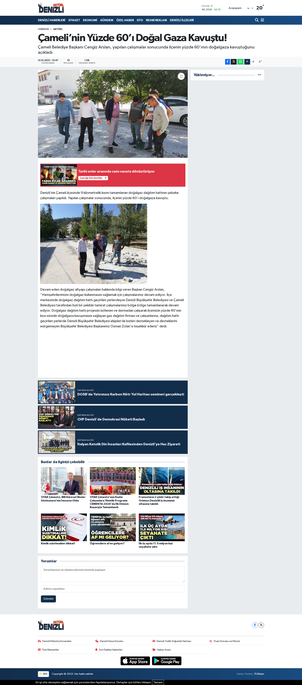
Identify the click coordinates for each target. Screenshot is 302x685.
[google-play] (166, 660)
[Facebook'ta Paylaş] (227, 62)
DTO (140, 20)
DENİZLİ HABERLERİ (51, 20)
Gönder (48, 598)
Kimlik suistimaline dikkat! (58, 543)
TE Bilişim (259, 674)
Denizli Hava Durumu (111, 641)
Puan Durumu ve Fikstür (227, 641)
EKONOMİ (90, 20)
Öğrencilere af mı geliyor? (107, 543)
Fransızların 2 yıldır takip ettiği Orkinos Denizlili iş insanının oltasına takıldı (159, 500)
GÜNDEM (106, 20)
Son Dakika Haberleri (111, 649)
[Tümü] (259, 74)
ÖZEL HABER (125, 20)
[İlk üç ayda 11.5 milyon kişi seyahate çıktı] (162, 527)
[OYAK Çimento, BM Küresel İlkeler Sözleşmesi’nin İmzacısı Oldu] (64, 480)
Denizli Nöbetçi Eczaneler (56, 641)
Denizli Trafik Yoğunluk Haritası (174, 641)
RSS (45, 674)
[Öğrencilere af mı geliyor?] (113, 527)
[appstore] (135, 660)
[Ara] (257, 20)
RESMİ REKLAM (156, 20)
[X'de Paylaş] (234, 62)
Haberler (43, 29)
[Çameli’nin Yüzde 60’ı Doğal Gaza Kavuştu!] (113, 114)
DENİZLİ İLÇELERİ (182, 20)
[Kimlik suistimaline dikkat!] (64, 527)
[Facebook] (255, 625)
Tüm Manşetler (50, 649)
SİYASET (74, 20)
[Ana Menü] (261, 20)
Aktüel (58, 29)
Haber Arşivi (164, 649)
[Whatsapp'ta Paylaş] (240, 62)
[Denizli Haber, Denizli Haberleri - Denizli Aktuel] (51, 8)
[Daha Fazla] (247, 62)
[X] (261, 625)
